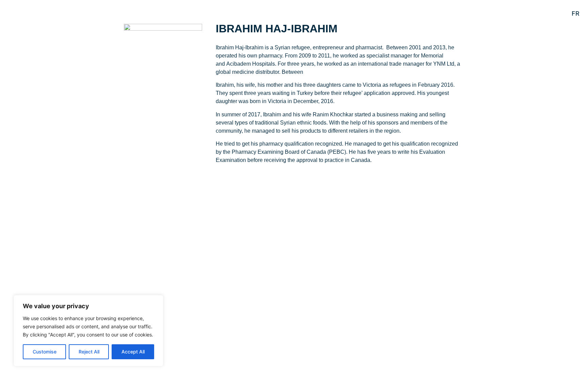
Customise (44, 351)
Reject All (89, 351)
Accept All (133, 351)
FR (575, 13)
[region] (88, 330)
